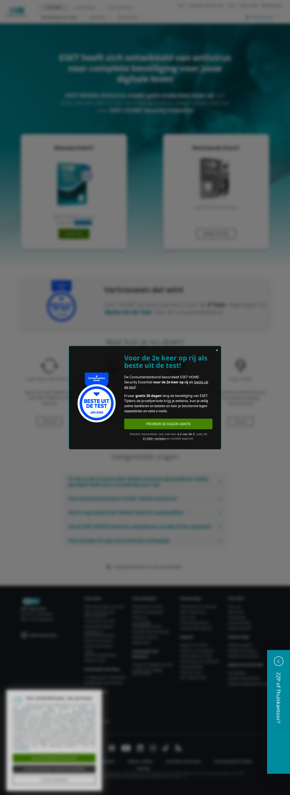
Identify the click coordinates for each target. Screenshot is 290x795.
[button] (278, 712)
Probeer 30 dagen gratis (168, 424)
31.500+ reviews (154, 438)
